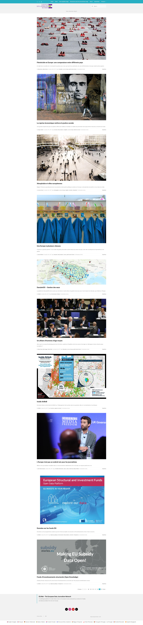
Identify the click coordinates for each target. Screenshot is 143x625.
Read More (104, 69)
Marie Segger (45, 349)
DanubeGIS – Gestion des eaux (48, 287)
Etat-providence (60, 129)
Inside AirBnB (42, 402)
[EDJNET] (44, 3)
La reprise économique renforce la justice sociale (55, 123)
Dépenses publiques (54, 534)
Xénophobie (75, 190)
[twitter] (37, 1)
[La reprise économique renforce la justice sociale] (71, 97)
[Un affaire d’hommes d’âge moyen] (71, 318)
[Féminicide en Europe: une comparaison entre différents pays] (71, 38)
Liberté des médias (72, 468)
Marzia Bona (40, 69)
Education (55, 254)
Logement (56, 408)
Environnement (60, 534)
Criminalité (60, 69)
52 (97, 589)
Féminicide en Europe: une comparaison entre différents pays (60, 62)
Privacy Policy (39, 616)
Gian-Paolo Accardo (41, 468)
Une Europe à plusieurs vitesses (49, 246)
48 (88, 589)
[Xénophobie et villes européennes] (71, 157)
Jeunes (65, 254)
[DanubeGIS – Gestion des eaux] (71, 272)
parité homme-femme (72, 69)
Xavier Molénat (40, 254)
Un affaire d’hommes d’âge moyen (49, 341)
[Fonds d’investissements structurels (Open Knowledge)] (71, 557)
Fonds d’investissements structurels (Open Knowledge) (57, 577)
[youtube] (41, 1)
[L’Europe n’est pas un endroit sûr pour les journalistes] (71, 436)
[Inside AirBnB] (71, 376)
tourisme (59, 408)
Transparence (76, 534)
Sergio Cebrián (40, 129)
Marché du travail (77, 129)
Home (67, 11)
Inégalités (65, 129)
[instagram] (39, 1)
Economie (55, 129)
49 (90, 589)
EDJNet (39, 408)
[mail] (76, 609)
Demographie (56, 190)
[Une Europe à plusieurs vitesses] (71, 219)
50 (93, 589)
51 (95, 589)
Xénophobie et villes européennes (49, 183)
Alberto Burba (45, 69)
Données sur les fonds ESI (46, 528)
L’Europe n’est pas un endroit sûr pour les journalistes (57, 462)
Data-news (71, 11)
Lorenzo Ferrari (40, 190)
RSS (46, 616)
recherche (71, 534)
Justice (64, 468)
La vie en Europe (65, 69)
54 (101, 589)
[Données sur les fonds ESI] (71, 499)
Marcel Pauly (40, 349)
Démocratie (65, 349)
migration (67, 190)
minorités (70, 190)
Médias (77, 468)
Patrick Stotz (50, 349)
